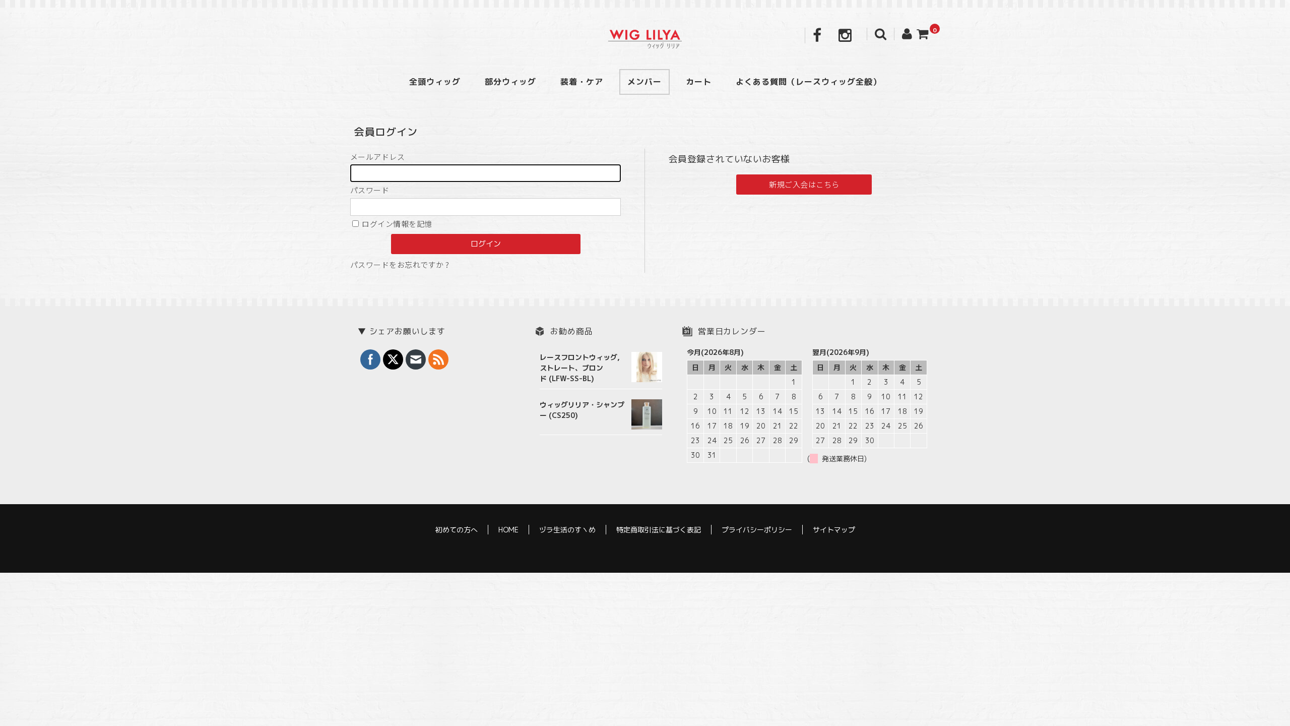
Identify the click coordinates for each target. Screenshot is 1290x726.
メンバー (644, 81)
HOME (508, 529)
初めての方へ (456, 529)
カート (699, 81)
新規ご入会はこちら (804, 184)
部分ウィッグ (510, 81)
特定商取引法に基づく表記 (658, 529)
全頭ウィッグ (435, 81)
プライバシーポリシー (757, 529)
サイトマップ (834, 529)
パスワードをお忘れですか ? (399, 264)
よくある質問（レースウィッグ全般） (808, 81)
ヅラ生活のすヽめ (567, 529)
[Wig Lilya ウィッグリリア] (645, 38)
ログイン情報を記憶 (396, 223)
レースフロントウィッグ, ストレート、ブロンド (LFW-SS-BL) (580, 367)
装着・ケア (581, 81)
